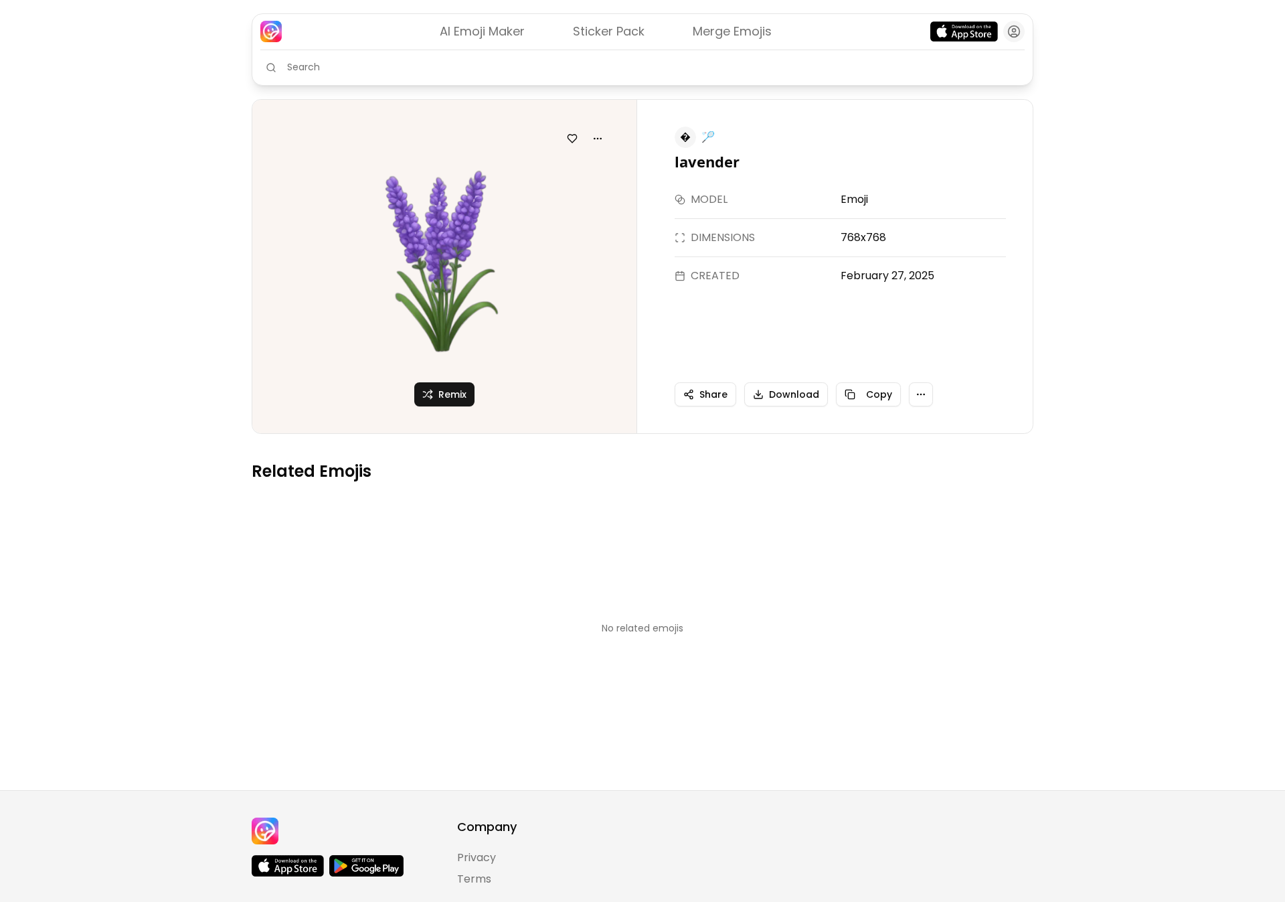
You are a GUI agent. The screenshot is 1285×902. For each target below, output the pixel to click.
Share (713, 394)
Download (794, 394)
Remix (452, 394)
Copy (879, 394)
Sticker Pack (609, 31)
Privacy (476, 857)
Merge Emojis (732, 31)
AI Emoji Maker (482, 31)
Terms (474, 879)
